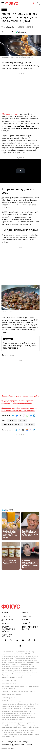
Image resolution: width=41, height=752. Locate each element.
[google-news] (34, 640)
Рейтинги (5, 616)
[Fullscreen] (37, 287)
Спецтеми (26, 616)
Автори (25, 620)
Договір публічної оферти (30, 628)
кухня (23, 420)
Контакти (28, 745)
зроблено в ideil (7, 748)
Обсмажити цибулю (9, 114)
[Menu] (2, 3)
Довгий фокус (7, 620)
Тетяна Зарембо (7, 27)
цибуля (12, 420)
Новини (4, 613)
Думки (25, 613)
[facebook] (5, 640)
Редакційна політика (6, 636)
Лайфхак (30, 424)
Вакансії (25, 623)
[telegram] (17, 640)
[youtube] (22, 640)
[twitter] (11, 640)
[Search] (38, 3)
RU (34, 3)
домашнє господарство (12, 424)
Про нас (5, 623)
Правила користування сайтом (8, 629)
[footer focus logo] (10, 607)
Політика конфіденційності (12, 745)
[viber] (28, 640)
